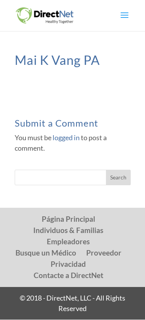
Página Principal (68, 218)
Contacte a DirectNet (68, 275)
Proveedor (103, 252)
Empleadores (68, 241)
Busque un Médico (45, 252)
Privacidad (68, 263)
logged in (66, 137)
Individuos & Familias (68, 230)
